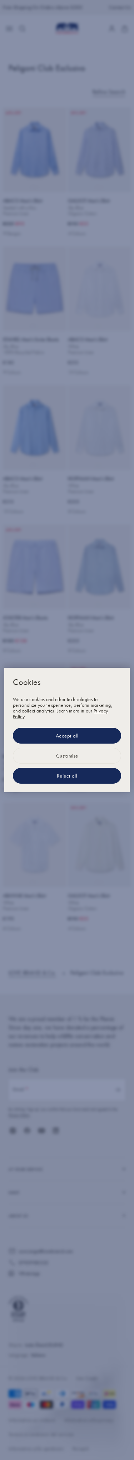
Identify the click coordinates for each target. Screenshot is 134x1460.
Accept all (67, 735)
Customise (67, 755)
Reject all (67, 775)
